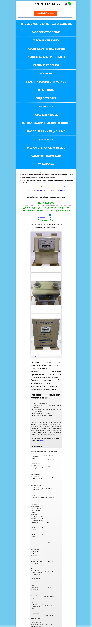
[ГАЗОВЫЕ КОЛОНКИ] (46, 67)
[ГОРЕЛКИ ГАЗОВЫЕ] (46, 116)
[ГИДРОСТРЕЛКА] (46, 100)
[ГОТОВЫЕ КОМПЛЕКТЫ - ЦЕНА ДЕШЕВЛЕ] (46, 26)
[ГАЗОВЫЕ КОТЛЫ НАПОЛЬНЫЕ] (46, 59)
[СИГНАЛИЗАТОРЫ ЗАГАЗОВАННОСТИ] (46, 125)
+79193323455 (24, 176)
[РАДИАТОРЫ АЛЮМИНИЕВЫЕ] (46, 149)
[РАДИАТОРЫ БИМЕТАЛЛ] (46, 158)
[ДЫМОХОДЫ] (46, 92)
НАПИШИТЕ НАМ (45, 13)
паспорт (33, 356)
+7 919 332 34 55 (46, 4)
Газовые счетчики (33, 190)
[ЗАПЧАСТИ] (46, 141)
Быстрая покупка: (41, 218)
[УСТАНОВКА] (46, 166)
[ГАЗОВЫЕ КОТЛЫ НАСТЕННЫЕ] (46, 50)
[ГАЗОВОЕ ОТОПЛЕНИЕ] (46, 34)
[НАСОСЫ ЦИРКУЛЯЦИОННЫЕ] (46, 133)
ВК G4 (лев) (41, 440)
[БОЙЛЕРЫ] (46, 75)
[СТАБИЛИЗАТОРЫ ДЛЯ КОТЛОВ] (46, 83)
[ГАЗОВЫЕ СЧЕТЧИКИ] (46, 42)
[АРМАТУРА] (46, 108)
